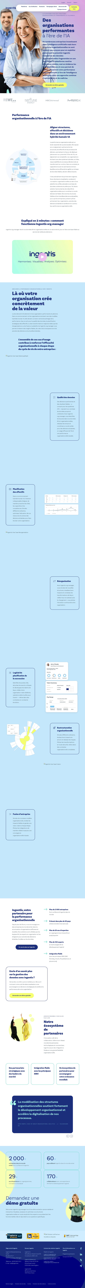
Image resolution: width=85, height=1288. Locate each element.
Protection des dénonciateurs (39, 1283)
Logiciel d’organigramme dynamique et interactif (50, 1255)
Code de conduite (52, 1283)
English (63, 2)
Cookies (29, 1283)
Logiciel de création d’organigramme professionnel (51, 1262)
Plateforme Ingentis (49, 1252)
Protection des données (20, 1283)
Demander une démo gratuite (55, 85)
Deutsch (69, 2)
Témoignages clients (51, 6)
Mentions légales (9, 1283)
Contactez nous (74, 8)
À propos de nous (62, 9)
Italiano (75, 2)
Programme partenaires (69, 1254)
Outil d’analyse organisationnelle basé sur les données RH (52, 1258)
